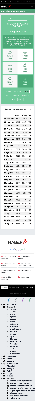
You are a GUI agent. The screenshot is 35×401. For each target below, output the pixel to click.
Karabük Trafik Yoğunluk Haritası (24, 264)
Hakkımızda (15, 354)
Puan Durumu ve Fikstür (8, 271)
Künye (13, 351)
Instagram (22, 2)
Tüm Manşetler (26, 270)
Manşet (13, 339)
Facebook (5, 2)
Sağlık (13, 334)
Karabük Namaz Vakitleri (8, 264)
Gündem (14, 324)
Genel (12, 322)
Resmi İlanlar (15, 341)
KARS (6, 95)
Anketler (10, 371)
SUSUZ (20, 99)
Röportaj (14, 346)
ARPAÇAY (17, 91)
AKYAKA (8, 91)
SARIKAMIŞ (25, 95)
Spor (12, 336)
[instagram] (22, 300)
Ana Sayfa (11, 304)
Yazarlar (14, 309)
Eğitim (13, 317)
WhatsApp (31, 2)
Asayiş (13, 312)
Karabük (14, 326)
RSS (5, 288)
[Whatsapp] (23, 249)
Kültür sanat (15, 329)
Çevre (12, 314)
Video (9, 359)
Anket (12, 349)
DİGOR (26, 91)
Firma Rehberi (13, 363)
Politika (13, 331)
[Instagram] (19, 249)
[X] (15, 249)
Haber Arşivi (25, 277)
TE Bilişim (23, 294)
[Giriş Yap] (28, 6)
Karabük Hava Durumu (24, 257)
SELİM (13, 99)
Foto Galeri (12, 356)
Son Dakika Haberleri (6, 278)
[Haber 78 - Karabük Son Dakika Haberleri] (17, 241)
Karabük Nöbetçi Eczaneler (8, 257)
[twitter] (15, 300)
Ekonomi (14, 319)
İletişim (10, 376)
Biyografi (11, 368)
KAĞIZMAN (15, 95)
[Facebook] (12, 249)
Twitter (14, 2)
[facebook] (8, 300)
